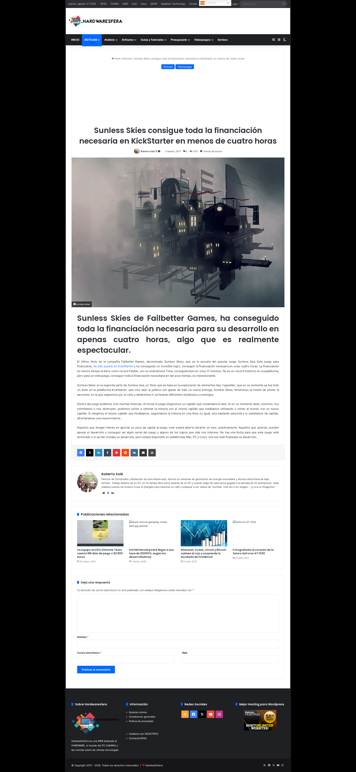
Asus (144, 3)
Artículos (128, 39)
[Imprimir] (152, 452)
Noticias (127, 58)
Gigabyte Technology (173, 3)
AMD (125, 3)
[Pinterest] (116, 452)
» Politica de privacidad (139, 721)
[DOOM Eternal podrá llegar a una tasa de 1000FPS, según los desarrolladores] (152, 533)
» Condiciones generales (140, 716)
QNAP (153, 3)
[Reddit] (125, 452)
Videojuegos (202, 39)
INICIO (75, 39)
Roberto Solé (148, 151)
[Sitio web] (103, 493)
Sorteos (223, 39)
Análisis (109, 39)
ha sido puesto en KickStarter (113, 366)
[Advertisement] (178, 98)
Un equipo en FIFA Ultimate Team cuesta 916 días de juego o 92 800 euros (100, 553)
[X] (89, 452)
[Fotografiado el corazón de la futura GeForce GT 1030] (256, 533)
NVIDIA (115, 3)
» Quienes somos (136, 712)
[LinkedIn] (98, 452)
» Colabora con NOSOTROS (142, 733)
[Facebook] (81, 452)
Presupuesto (179, 39)
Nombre (82, 636)
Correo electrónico (89, 652)
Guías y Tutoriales (152, 39)
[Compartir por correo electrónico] (143, 452)
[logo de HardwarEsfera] (95, 21)
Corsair (193, 3)
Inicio (117, 58)
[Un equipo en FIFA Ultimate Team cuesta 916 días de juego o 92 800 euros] (100, 533)
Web (184, 652)
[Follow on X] (156, 151)
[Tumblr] (107, 452)
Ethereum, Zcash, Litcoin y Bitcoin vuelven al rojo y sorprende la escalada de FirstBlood (203, 553)
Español (210, 2)
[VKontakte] (134, 452)
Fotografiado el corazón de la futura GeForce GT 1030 (253, 551)
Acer (134, 3)
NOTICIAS (91, 39)
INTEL (103, 3)
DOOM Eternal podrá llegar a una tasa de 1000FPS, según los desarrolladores (151, 553)
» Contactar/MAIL (136, 738)
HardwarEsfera (154, 765)
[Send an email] (159, 151)
